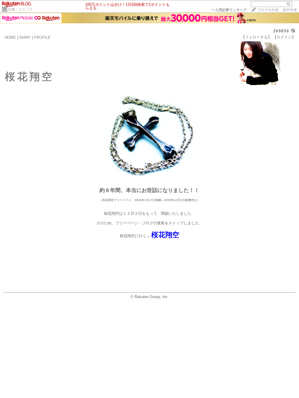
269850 (281, 31)
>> (229, 10)
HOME (10, 37)
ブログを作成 (267, 10)
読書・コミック (20, 9)
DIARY (25, 37)
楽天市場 (290, 10)
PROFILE (42, 37)
